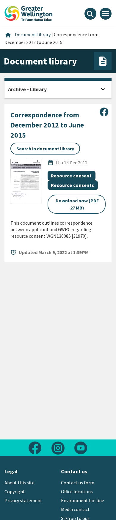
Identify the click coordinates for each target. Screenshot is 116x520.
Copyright (14, 491)
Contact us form (77, 483)
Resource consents (72, 185)
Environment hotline (82, 500)
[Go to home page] (28, 13)
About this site (19, 483)
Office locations (77, 491)
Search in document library (45, 149)
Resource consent (71, 176)
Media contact (75, 509)
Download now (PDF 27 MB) (77, 204)
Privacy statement (23, 500)
